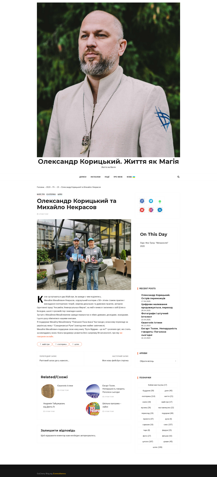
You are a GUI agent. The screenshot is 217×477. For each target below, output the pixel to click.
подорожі (167, 413)
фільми (167, 436)
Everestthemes (59, 473)
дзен (168, 391)
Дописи (82, 177)
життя (168, 396)
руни (168, 419)
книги (147, 402)
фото (147, 436)
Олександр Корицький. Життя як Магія (108, 161)
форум (167, 430)
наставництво (166, 407)
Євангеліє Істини (65, 386)
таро (146, 430)
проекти (148, 419)
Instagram (95, 177)
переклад (147, 413)
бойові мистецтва (157, 385)
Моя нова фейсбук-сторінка (115, 360)
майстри (45, 344)
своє (168, 424)
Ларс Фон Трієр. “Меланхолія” (154, 243)
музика (146, 407)
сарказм (148, 424)
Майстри (41, 194)
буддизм (148, 391)
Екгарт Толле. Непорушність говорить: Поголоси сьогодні (113, 389)
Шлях (60, 194)
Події (107, 177)
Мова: (130, 177)
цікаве (168, 441)
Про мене (118, 177)
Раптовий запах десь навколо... (54, 360)
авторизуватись (87, 436)
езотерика (62, 344)
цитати (147, 441)
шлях (76, 344)
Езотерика (51, 194)
